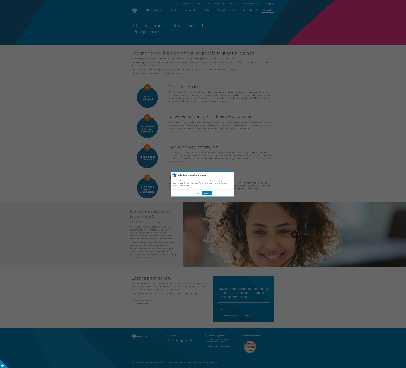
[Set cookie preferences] (4, 364)
